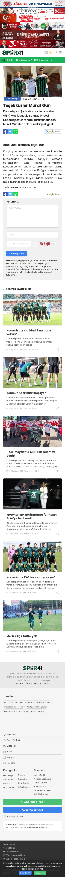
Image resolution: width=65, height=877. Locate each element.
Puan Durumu (40, 786)
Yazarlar (11, 745)
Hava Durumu (40, 782)
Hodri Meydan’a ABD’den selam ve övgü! (31, 454)
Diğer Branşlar (24, 787)
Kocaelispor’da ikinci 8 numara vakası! (28, 332)
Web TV (11, 734)
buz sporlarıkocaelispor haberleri (35, 702)
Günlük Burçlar (41, 794)
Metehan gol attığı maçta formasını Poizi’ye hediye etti (31, 516)
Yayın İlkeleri (9, 844)
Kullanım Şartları (11, 851)
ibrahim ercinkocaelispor (16, 711)
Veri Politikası (9, 848)
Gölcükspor (8, 787)
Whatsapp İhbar (34, 802)
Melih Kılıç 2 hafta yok (21, 636)
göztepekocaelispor (14, 707)
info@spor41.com (15, 816)
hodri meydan (38, 711)
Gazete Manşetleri (42, 790)
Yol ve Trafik (39, 775)
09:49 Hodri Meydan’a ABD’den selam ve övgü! (33, 60)
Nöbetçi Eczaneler (42, 779)
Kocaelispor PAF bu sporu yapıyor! (30, 577)
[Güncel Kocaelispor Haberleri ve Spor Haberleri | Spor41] (12, 52)
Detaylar (24, 873)
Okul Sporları (24, 783)
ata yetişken (10, 702)
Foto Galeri (13, 740)
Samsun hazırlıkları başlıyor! (26, 393)
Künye (10, 757)
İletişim (10, 763)
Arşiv (9, 751)
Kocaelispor (13, 98)
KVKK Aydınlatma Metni (14, 855)
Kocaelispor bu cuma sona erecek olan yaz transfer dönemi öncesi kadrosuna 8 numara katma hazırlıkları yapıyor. (29, 341)
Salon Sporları (25, 779)
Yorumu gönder (17, 253)
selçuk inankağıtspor (37, 707)
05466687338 (34, 810)
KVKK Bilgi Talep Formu (14, 858)
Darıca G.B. (8, 779)
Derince (21, 775)
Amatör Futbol (10, 783)
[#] (32, 668)
